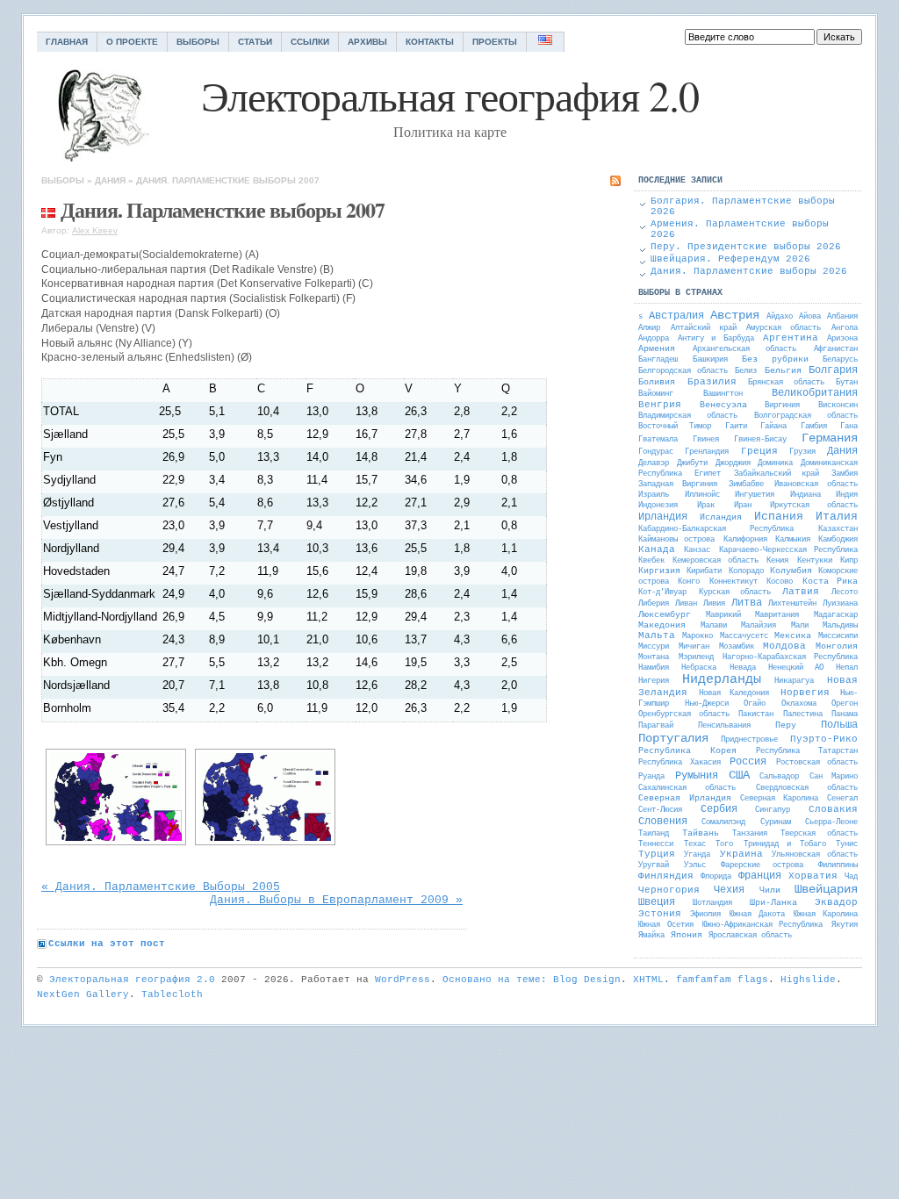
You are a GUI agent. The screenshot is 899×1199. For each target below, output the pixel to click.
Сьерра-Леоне (831, 822)
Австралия (676, 316)
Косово (779, 582)
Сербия (719, 809)
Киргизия (659, 571)
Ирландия (662, 517)
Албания (842, 316)
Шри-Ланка (773, 903)
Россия (748, 762)
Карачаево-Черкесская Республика (788, 550)
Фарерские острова (762, 865)
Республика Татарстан (807, 751)
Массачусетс (744, 636)
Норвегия (805, 692)
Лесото (844, 592)
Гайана (773, 426)
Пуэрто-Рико (824, 739)
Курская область (735, 592)
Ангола (844, 328)
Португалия (673, 738)
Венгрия (659, 404)
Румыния (696, 776)
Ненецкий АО (795, 668)
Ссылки (310, 42)
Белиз (746, 371)
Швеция (656, 902)
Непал (847, 668)
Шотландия (712, 903)
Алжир (649, 328)
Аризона (842, 338)
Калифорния (745, 539)
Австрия (734, 315)
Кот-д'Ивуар (662, 592)
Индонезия (658, 505)
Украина (741, 854)
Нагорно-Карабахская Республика (790, 657)
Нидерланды (721, 679)
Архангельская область (744, 349)
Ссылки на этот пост (106, 943)
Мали (800, 625)
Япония (686, 935)
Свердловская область (807, 788)
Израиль (653, 495)
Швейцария (826, 889)
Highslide (808, 979)
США (739, 775)
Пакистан (755, 714)
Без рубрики (775, 359)
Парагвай (655, 726)
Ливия (714, 604)
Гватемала (658, 439)
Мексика (792, 636)
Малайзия (758, 625)
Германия (830, 438)
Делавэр (653, 463)
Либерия (653, 604)
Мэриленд (696, 657)
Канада (656, 549)
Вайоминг (655, 394)
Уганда (697, 855)
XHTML (648, 979)
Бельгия (783, 371)
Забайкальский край (776, 474)
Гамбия (814, 426)
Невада (743, 668)
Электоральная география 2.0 (132, 979)
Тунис (847, 844)
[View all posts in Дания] (48, 209)
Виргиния (782, 405)
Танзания (749, 833)
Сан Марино (833, 776)
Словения (662, 821)
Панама (844, 714)
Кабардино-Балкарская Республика (716, 529)
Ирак (706, 505)
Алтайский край (704, 328)
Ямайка (651, 935)
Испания (778, 516)
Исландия (721, 517)
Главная (67, 42)
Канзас (697, 550)
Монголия (837, 646)
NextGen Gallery (83, 994)
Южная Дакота (757, 914)
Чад (851, 876)
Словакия (833, 809)
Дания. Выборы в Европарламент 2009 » (336, 900)
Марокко (697, 636)
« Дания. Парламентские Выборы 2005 (160, 887)
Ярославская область (750, 935)
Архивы (367, 42)
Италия (837, 516)
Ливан (686, 604)
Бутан (847, 382)
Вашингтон (723, 394)
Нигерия (653, 681)
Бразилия (712, 382)
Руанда (651, 776)
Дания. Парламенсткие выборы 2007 (228, 180)
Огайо (755, 704)
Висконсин (838, 405)
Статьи (255, 42)
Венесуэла (723, 405)
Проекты (494, 42)
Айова (810, 316)
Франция (759, 876)
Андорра (653, 338)
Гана (849, 426)
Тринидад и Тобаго (785, 844)
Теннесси (655, 844)
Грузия (802, 452)
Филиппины (838, 865)
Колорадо (746, 571)
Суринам (775, 822)
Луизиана (840, 604)
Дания (110, 180)
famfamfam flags (722, 979)
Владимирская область (687, 416)
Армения (656, 349)
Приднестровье (749, 740)
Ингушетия (754, 495)
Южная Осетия (666, 925)
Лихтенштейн (792, 604)
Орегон (844, 704)
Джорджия (733, 463)
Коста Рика (830, 581)
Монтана (653, 657)
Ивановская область (816, 484)
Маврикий (723, 615)
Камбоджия (838, 539)
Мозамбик (736, 647)
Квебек (651, 560)
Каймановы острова (676, 539)
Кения (777, 560)
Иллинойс (702, 495)
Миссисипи (838, 636)
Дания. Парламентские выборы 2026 (749, 271)
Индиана (805, 495)
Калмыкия (792, 539)
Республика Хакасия (679, 762)
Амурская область (783, 328)
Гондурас (655, 452)
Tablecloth (172, 994)
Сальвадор (779, 776)
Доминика (775, 463)
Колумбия (791, 571)
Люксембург (664, 615)
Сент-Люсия (660, 810)
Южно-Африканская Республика (762, 925)
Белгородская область (683, 371)
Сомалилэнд (723, 822)
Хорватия (813, 876)
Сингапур (772, 810)
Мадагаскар (836, 615)
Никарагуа (794, 681)
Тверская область (819, 833)
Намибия (653, 668)
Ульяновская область (815, 855)
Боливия (656, 382)
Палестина (803, 714)
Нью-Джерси (707, 704)
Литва (746, 603)
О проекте (132, 42)
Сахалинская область (687, 788)
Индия (847, 495)
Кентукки (814, 560)
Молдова (784, 646)
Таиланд (653, 833)
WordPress (402, 979)
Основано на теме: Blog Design (531, 979)
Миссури (653, 647)
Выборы (197, 42)
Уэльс (695, 865)
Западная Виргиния (677, 484)
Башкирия (710, 359)
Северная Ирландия (684, 798)
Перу (785, 725)
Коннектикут (733, 582)
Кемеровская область (715, 560)
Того (724, 844)
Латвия (800, 591)
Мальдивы (840, 625)
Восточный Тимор (674, 426)
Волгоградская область (806, 416)
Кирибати (704, 571)
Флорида (716, 876)
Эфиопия (705, 914)
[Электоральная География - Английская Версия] (546, 42)
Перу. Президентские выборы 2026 (746, 246)
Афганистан (836, 349)
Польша (839, 725)
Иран (743, 505)
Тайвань (700, 833)
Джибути (692, 463)
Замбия (844, 474)
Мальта (656, 635)
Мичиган (694, 647)
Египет (707, 474)
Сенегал (842, 798)
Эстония (659, 913)
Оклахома (798, 704)
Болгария (833, 370)
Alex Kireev (95, 230)
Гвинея (706, 439)
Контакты (430, 42)
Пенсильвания (724, 726)
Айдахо (779, 316)
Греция (759, 451)
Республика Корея (687, 751)
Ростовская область (817, 762)
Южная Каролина (826, 914)
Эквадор (836, 902)
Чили (769, 890)
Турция (656, 854)
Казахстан (838, 529)
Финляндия (666, 876)
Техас (695, 844)
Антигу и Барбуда (715, 338)
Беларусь (840, 359)
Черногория (669, 890)
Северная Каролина (779, 798)
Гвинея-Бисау (760, 439)
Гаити (736, 426)
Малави (714, 625)
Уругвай (653, 865)
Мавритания (777, 615)
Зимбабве (746, 484)
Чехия (729, 890)
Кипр (849, 560)
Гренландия (707, 452)
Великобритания (815, 393)
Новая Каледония (734, 693)
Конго (689, 582)
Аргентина (790, 338)
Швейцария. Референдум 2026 (730, 259)
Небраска (698, 668)
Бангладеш (658, 359)
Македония (662, 625)
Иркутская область (814, 505)
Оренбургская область (684, 714)
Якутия (844, 925)
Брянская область (786, 382)
